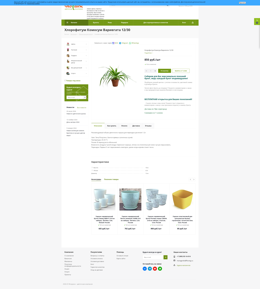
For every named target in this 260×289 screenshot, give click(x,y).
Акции (66, 269)
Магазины (68, 261)
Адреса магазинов (183, 265)
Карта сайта (121, 258)
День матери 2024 (73, 122)
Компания (68, 252)
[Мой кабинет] (192, 23)
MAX (116, 43)
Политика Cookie (33, 3)
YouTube (155, 269)
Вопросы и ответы (97, 256)
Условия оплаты (97, 258)
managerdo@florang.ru (185, 261)
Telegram (125, 43)
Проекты (67, 275)
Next (194, 179)
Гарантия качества (97, 267)
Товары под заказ (73, 81)
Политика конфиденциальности (72, 265)
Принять (242, 3)
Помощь (120, 252)
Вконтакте (145, 269)
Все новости (81, 108)
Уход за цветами (97, 270)
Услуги (66, 272)
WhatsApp (135, 43)
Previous (190, 179)
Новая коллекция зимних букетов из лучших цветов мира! (76, 133)
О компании (69, 256)
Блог (92, 264)
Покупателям (96, 252)
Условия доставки (97, 261)
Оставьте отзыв (122, 256)
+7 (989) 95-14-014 (184, 256)
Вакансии (68, 258)
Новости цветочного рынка (76, 114)
